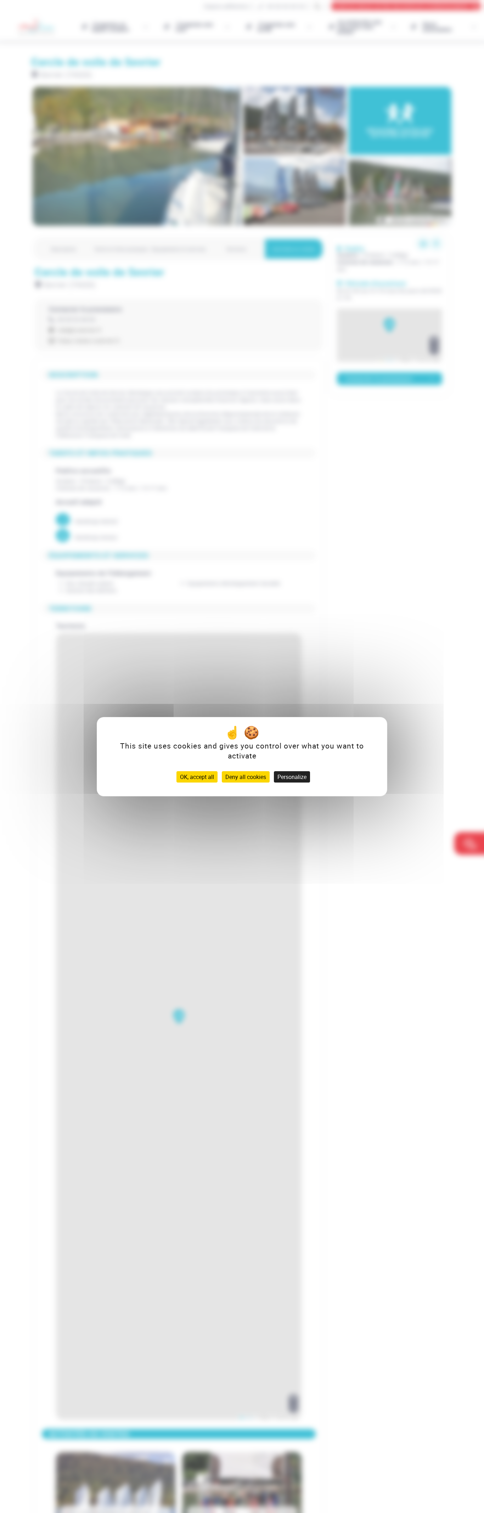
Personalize (291, 777)
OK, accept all (197, 777)
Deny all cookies (245, 777)
